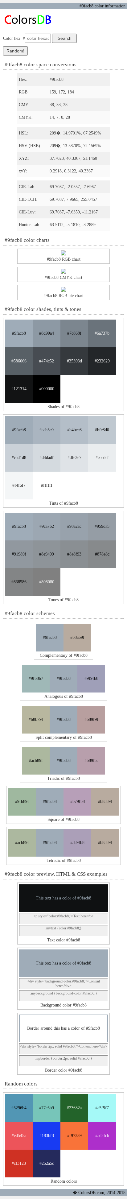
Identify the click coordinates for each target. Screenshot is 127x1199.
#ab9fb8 (77, 842)
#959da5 (102, 526)
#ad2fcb (102, 1135)
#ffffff (46, 485)
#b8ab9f (77, 637)
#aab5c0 (46, 430)
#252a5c (46, 1163)
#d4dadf (46, 457)
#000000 (46, 389)
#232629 (102, 361)
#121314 (19, 389)
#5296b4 (19, 1108)
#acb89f (36, 760)
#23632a (74, 1108)
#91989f (19, 554)
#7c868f (74, 333)
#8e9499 (46, 554)
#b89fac (91, 760)
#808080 (46, 582)
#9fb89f (22, 801)
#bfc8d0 (102, 430)
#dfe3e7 (74, 457)
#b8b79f (36, 719)
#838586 (19, 582)
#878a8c (102, 554)
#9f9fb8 (91, 678)
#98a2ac (74, 526)
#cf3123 (19, 1163)
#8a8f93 (74, 554)
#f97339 (74, 1135)
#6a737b (102, 333)
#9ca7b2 (46, 526)
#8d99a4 (46, 333)
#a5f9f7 (102, 1108)
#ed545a (19, 1135)
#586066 (19, 361)
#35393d (74, 361)
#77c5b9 (46, 1108)
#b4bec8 (74, 430)
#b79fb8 (77, 801)
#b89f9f (91, 719)
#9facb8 (19, 333)
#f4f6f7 (19, 485)
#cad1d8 (19, 457)
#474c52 (46, 361)
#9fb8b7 (36, 678)
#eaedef (102, 457)
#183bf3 (46, 1135)
